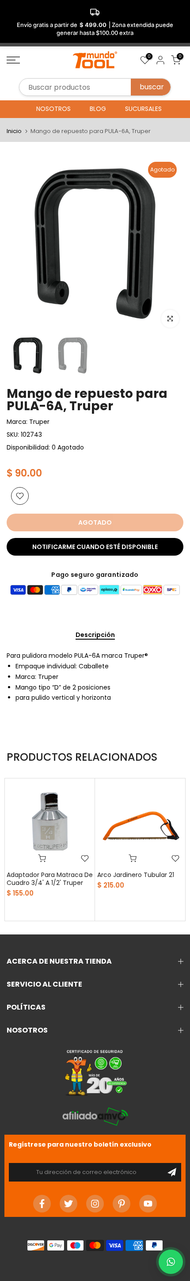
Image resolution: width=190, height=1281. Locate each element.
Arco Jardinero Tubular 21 (135, 874)
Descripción (95, 635)
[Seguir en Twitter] (68, 1203)
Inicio (14, 131)
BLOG (98, 109)
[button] (171, 1262)
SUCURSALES (143, 109)
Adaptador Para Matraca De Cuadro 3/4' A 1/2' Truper (50, 878)
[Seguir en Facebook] (42, 1203)
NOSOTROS (53, 109)
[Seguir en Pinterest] (121, 1203)
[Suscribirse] (172, 1172)
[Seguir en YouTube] (148, 1203)
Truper (39, 421)
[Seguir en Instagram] (95, 1203)
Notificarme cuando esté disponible (95, 546)
